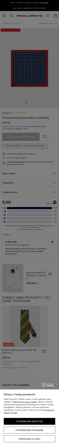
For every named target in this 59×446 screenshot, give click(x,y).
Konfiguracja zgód (29, 439)
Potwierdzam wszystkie (29, 421)
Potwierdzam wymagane (29, 430)
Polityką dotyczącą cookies (25, 402)
